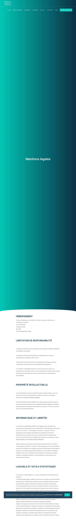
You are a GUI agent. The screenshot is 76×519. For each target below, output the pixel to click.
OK (67, 495)
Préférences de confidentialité (53, 495)
